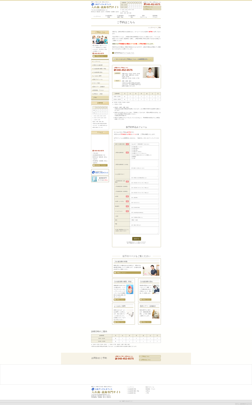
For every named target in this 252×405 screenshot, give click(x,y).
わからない (146, 144)
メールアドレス (118, 211)
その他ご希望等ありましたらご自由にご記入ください (122, 230)
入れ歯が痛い (135, 150)
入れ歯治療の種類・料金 (133, 391)
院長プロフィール (150, 387)
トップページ (131, 387)
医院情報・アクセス (150, 389)
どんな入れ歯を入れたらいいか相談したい (142, 155)
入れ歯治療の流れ (132, 393)
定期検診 (134, 156)
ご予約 (147, 393)
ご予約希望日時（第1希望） (120, 181)
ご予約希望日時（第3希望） (121, 191)
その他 (133, 158)
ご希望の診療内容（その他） (122, 164)
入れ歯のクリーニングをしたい (139, 153)
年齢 (116, 223)
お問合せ (148, 391)
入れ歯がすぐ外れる (136, 151)
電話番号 (117, 206)
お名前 (116, 196)
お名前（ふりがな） (119, 201)
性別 (116, 220)
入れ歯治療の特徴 (132, 389)
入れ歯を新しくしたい (137, 146)
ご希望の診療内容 (119, 152)
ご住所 (116, 216)
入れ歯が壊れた (135, 148)
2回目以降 (140, 144)
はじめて (134, 144)
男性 (133, 220)
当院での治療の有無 (119, 144)
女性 (137, 220)
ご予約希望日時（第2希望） (121, 186)
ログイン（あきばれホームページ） (243, 403)
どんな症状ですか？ (119, 174)
